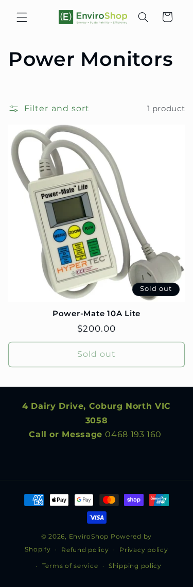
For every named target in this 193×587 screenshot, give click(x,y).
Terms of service (70, 565)
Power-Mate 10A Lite (96, 313)
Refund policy (85, 550)
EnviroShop (89, 536)
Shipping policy (135, 565)
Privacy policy (143, 550)
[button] (21, 17)
